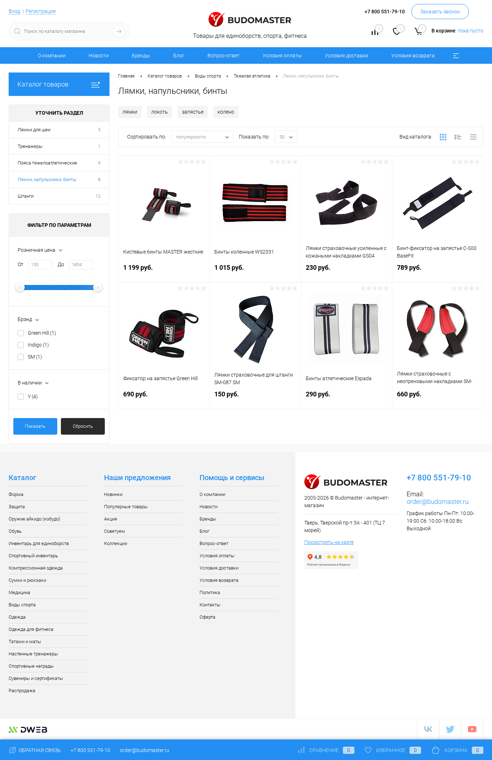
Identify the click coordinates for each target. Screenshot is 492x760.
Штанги (25, 196)
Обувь (15, 531)
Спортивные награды (31, 666)
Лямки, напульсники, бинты (47, 179)
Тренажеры (30, 146)
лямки (129, 112)
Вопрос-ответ (223, 55)
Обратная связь (39, 750)
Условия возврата (413, 55)
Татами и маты (25, 641)
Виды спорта (22, 604)
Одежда (17, 617)
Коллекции (115, 543)
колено (226, 112)
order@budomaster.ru (438, 501)
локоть (159, 112)
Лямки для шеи (34, 129)
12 (97, 196)
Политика (210, 592)
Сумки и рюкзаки (27, 580)
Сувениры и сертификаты (36, 678)
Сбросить (83, 426)
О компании (52, 55)
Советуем (114, 531)
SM (35, 357)
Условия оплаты (282, 55)
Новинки (113, 494)
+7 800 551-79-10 (90, 750)
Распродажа (22, 690)
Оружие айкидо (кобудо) (34, 519)
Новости (99, 55)
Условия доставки (346, 55)
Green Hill (42, 333)
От (20, 264)
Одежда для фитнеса (31, 629)
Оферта (207, 617)
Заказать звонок (440, 11)
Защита (17, 506)
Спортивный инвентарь (33, 555)
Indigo (38, 345)
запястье (192, 112)
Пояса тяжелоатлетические (47, 163)
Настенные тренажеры (33, 653)
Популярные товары (126, 506)
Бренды (141, 55)
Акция (110, 519)
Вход (14, 11)
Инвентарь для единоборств (39, 543)
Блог (178, 55)
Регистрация (41, 11)
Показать (35, 426)
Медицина (19, 592)
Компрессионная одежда (36, 568)
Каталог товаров (42, 84)
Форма (16, 494)
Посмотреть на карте (329, 542)
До (61, 264)
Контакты (210, 604)
